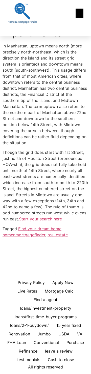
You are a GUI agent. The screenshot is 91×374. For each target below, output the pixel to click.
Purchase (75, 342)
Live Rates (27, 291)
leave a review (59, 351)
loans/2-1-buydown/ (29, 325)
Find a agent (45, 299)
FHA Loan (16, 342)
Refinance (28, 351)
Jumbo (44, 333)
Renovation (19, 333)
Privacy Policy (31, 282)
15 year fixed (68, 325)
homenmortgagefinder (24, 234)
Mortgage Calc (59, 291)
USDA (64, 333)
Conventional (46, 342)
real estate (58, 234)
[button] (80, 13)
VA (79, 333)
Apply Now (63, 282)
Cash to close (61, 359)
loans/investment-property (45, 308)
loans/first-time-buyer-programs (46, 316)
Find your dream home (39, 228)
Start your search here (40, 218)
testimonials (28, 359)
